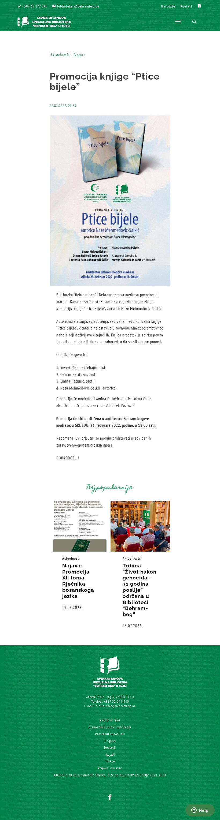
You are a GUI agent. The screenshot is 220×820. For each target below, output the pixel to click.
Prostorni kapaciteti (110, 734)
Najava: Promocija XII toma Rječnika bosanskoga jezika (78, 581)
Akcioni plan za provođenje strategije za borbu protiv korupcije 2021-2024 (110, 775)
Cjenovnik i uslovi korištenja (110, 727)
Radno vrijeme (110, 720)
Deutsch (110, 747)
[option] (79, 556)
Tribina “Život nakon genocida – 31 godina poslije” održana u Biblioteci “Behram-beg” (139, 590)
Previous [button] (32, 564)
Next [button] (187, 564)
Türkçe (110, 761)
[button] (32, 6)
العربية (110, 754)
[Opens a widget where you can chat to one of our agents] (200, 810)
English (110, 741)
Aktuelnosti (71, 558)
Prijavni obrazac (110, 768)
